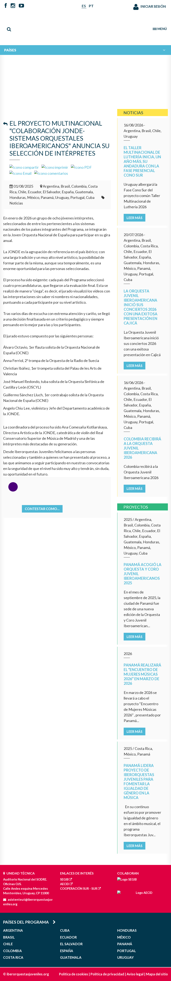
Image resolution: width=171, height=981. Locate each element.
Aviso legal (135, 974)
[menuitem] (85, 50)
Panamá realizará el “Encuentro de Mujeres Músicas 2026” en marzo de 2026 (142, 674)
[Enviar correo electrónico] (20, 173)
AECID (64, 884)
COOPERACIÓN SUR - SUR (78, 888)
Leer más (134, 218)
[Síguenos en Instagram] (13, 6)
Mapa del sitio (157, 974)
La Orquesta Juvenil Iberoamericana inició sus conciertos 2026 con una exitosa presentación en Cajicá (140, 307)
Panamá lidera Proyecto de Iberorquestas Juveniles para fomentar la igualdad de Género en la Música (139, 781)
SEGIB (64, 879)
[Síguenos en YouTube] (21, 6)
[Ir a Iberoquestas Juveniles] (85, 27)
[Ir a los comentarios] (51, 173)
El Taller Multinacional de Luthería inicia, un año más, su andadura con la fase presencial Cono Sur (142, 161)
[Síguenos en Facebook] (6, 6)
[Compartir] (24, 167)
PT (91, 6)
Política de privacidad (107, 974)
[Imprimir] (54, 167)
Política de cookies (73, 974)
